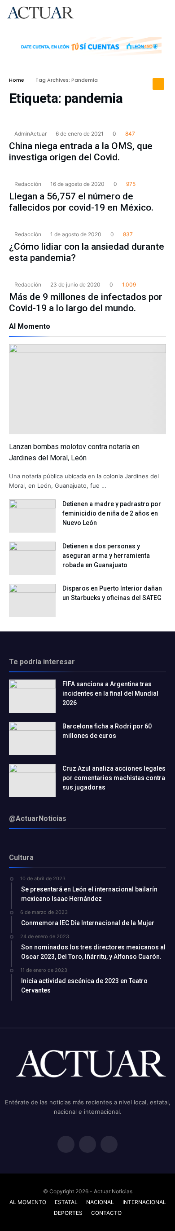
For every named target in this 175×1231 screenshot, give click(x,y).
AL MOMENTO (27, 1202)
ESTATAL (66, 1202)
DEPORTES (68, 1212)
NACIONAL (100, 1202)
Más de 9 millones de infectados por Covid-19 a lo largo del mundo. (85, 302)
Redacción (27, 184)
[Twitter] (87, 1145)
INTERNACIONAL (144, 1202)
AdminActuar (30, 133)
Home (16, 80)
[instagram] (109, 1145)
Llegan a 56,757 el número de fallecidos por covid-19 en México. (81, 202)
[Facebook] (65, 1145)
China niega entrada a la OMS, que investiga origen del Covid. (81, 152)
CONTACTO (106, 1212)
